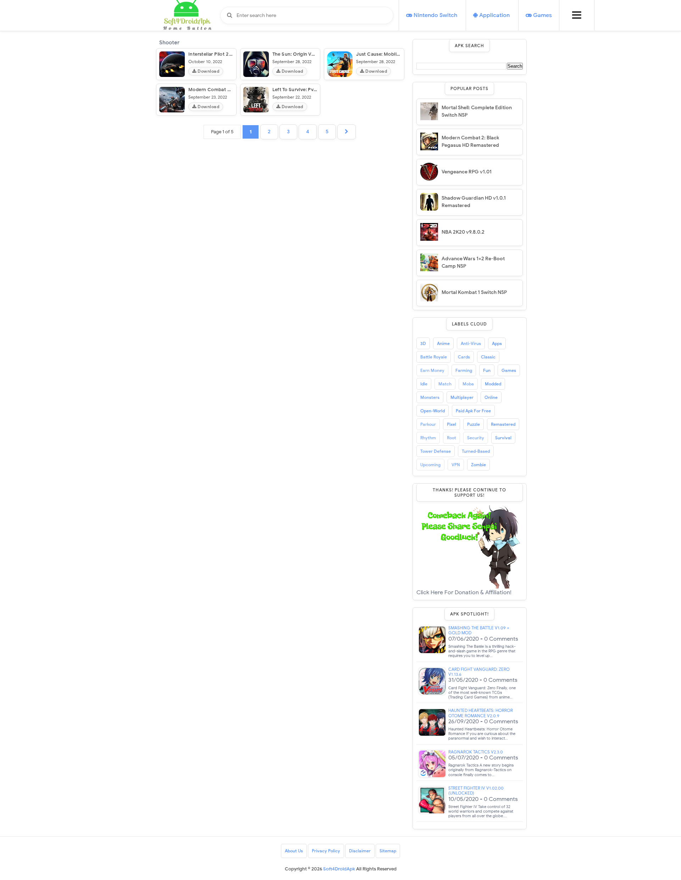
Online (491, 397)
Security (475, 437)
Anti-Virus (471, 343)
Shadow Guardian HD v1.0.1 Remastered (474, 201)
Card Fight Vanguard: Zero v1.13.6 (479, 672)
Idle (423, 383)
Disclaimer (360, 850)
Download (208, 71)
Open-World (432, 410)
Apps (497, 343)
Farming (463, 370)
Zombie (478, 464)
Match (445, 383)
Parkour (428, 424)
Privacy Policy (326, 850)
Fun (487, 370)
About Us (294, 850)
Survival (503, 437)
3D (423, 343)
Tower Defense (435, 451)
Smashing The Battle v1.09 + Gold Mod (478, 630)
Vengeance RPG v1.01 (467, 172)
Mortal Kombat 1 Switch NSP (474, 292)
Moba (468, 383)
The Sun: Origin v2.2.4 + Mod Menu (312, 54)
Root (451, 437)
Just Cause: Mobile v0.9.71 (386, 54)
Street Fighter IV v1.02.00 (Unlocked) (476, 791)
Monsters (429, 397)
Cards (464, 357)
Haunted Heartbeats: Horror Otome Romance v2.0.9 (480, 713)
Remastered (503, 424)
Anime (443, 343)
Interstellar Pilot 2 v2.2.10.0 (219, 54)
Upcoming (430, 464)
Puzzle (473, 424)
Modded (493, 383)
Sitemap (388, 850)
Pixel (451, 424)
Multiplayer (462, 397)
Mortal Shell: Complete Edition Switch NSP (477, 111)
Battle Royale (433, 357)
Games (509, 370)
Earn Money (432, 370)
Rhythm (428, 437)
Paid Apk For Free (473, 410)
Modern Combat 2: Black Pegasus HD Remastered (470, 141)
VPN (456, 464)
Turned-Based (476, 451)
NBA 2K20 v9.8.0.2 (463, 232)
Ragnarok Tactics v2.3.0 (475, 752)
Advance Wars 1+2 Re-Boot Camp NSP (473, 262)
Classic (488, 357)
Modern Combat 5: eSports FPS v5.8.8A (232, 90)
